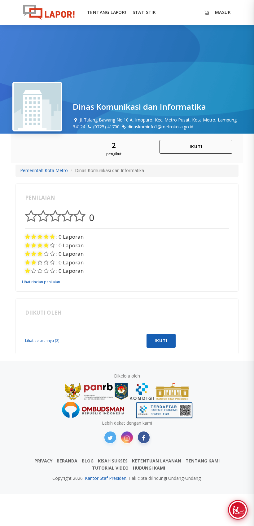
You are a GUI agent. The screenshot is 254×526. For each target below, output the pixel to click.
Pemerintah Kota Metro (44, 170)
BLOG (88, 461)
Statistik (144, 12)
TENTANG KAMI (203, 461)
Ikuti (196, 146)
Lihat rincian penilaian (41, 281)
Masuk (223, 12)
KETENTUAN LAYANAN (156, 461)
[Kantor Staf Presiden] (172, 391)
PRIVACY (43, 461)
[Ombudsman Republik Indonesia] (96, 410)
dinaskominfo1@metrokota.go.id (159, 127)
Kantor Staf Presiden (105, 478)
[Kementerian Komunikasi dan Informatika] (142, 391)
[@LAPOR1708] (110, 437)
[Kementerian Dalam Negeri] (121, 391)
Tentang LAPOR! (106, 12)
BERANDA (67, 461)
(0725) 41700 (106, 127)
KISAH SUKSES (113, 461)
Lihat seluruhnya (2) (42, 340)
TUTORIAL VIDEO (110, 468)
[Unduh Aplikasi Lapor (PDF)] (164, 410)
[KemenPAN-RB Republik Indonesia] (89, 391)
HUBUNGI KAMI (149, 468)
